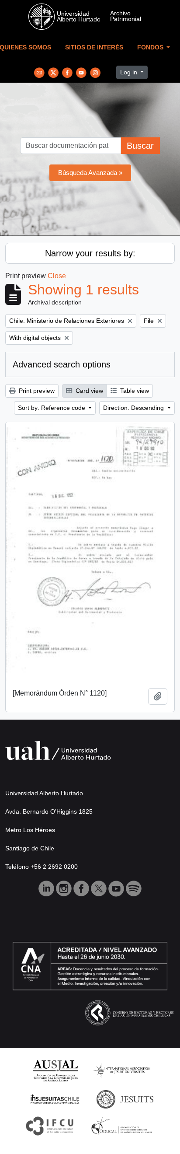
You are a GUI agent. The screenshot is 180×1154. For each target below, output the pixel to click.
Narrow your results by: (90, 253)
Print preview (36, 390)
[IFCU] (50, 1125)
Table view (133, 390)
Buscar (140, 145)
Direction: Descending (134, 407)
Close (57, 276)
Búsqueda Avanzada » (90, 172)
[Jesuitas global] (125, 1098)
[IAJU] (121, 1070)
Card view (88, 390)
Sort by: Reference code (52, 407)
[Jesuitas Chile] (55, 1098)
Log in (129, 72)
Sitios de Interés (94, 47)
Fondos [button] (151, 47)
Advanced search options (62, 364)
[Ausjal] (55, 1070)
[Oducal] (123, 1125)
